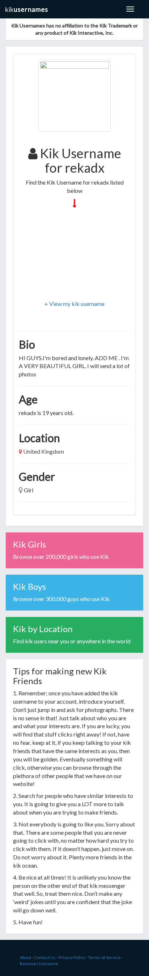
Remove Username (39, 963)
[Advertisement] (74, 255)
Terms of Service (104, 957)
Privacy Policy (72, 957)
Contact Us (45, 957)
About (25, 957)
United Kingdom (43, 451)
